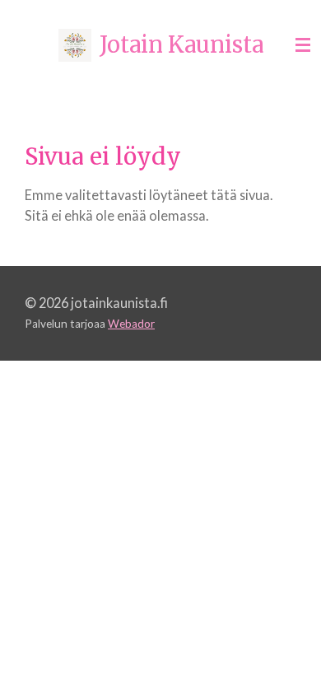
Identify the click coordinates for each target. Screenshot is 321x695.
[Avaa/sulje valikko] (303, 45)
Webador (131, 323)
